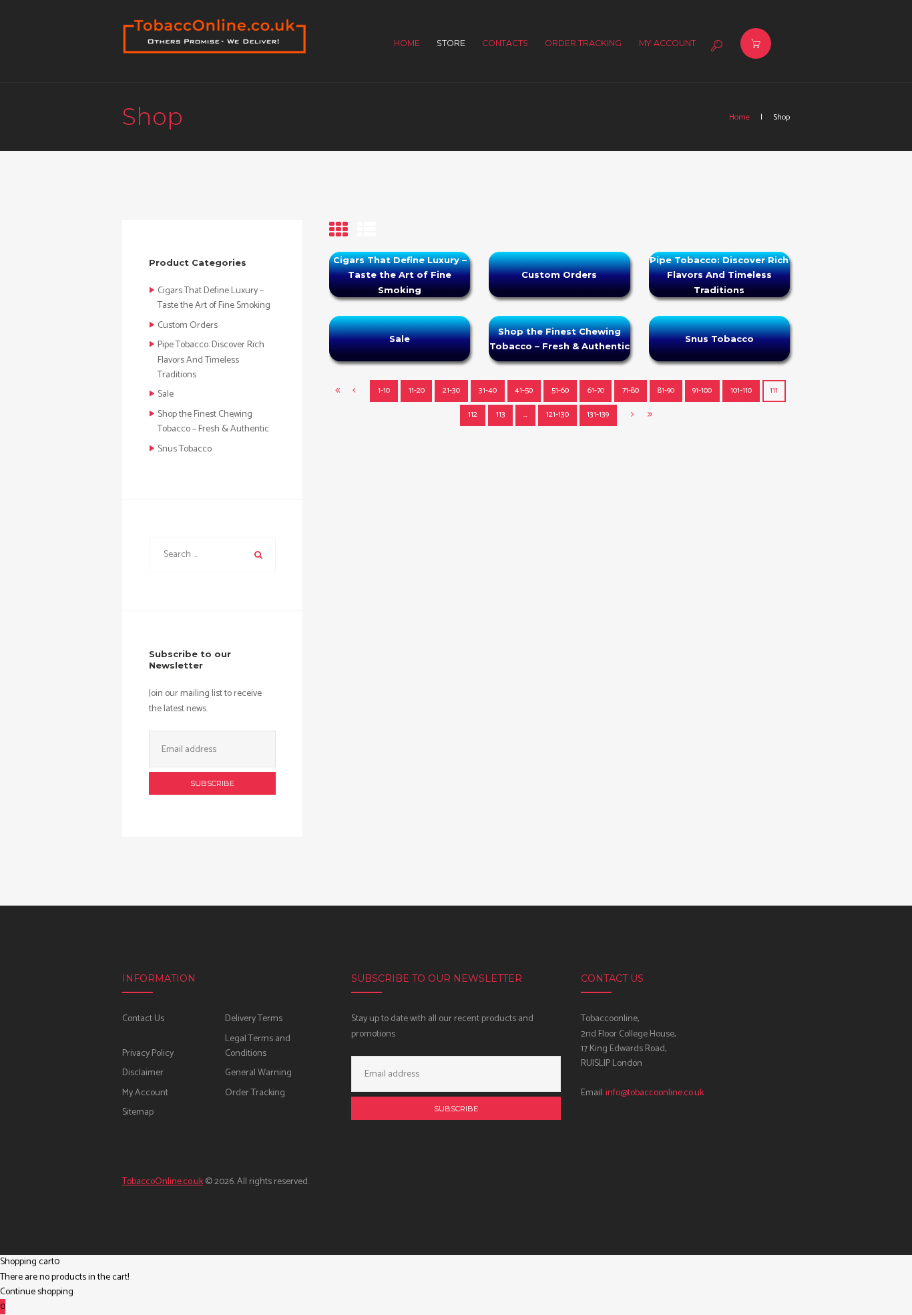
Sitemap (138, 1112)
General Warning (258, 1073)
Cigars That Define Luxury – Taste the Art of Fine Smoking (400, 274)
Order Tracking (255, 1093)
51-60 (560, 390)
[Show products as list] (366, 231)
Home (739, 118)
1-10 (384, 390)
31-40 (488, 390)
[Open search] (715, 45)
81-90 (666, 390)
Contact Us (143, 1018)
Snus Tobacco (719, 338)
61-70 (596, 390)
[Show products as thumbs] (338, 231)
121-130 (557, 414)
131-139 (598, 414)
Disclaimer (143, 1073)
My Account (145, 1093)
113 (500, 414)
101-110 (741, 390)
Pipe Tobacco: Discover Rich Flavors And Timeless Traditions (719, 274)
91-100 (702, 390)
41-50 (524, 390)
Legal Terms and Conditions (257, 1046)
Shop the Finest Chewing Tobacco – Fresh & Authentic (559, 338)
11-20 (417, 390)
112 (472, 414)
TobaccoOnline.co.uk (162, 1181)
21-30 (451, 390)
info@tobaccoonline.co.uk (655, 1093)
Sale (399, 338)
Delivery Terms (253, 1018)
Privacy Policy (148, 1053)
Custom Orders (559, 274)
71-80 (630, 390)
